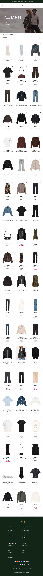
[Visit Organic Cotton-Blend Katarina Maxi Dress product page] (35, 297)
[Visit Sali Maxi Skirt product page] (35, 273)
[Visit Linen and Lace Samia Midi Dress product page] (7, 42)
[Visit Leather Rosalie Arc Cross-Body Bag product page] (21, 64)
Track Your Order (25, 532)
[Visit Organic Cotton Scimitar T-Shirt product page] (7, 64)
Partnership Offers (11, 547)
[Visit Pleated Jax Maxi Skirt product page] (21, 465)
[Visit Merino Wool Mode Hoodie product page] (35, 134)
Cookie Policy (10, 557)
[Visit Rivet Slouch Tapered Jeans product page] (21, 157)
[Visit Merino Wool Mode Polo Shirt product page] (21, 134)
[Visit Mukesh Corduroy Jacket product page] (7, 111)
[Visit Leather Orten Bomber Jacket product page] (21, 273)
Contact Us (10, 552)
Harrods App (24, 539)
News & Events (10, 535)
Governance (24, 554)
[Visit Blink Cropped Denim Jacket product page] (7, 203)
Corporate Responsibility (26, 547)
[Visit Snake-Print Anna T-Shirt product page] (21, 418)
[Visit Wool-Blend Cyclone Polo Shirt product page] (21, 203)
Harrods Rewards (11, 545)
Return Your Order (25, 535)
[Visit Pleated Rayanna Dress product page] (7, 441)
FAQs (9, 550)
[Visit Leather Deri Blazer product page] (21, 345)
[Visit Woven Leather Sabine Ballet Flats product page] (7, 465)
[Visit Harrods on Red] (26, 564)
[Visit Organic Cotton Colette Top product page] (35, 393)
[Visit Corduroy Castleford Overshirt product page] (21, 321)
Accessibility (13, 568)
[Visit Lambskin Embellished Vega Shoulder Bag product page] (7, 226)
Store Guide (10, 530)
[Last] (32, 514)
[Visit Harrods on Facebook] (20, 564)
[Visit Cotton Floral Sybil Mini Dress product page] (7, 180)
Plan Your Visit (10, 528)
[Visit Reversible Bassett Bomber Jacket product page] (7, 345)
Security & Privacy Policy (28, 568)
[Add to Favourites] (13, 42)
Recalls (9, 554)
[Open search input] (4, 5)
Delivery (23, 528)
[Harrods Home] (21, 5)
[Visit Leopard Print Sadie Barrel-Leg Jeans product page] (35, 64)
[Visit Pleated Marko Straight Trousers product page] (35, 321)
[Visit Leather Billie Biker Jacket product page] (21, 226)
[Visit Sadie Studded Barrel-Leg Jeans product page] (35, 88)
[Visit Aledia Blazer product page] (35, 345)
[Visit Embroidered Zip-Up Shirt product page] (7, 489)
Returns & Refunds (25, 530)
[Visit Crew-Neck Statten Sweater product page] (21, 180)
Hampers (23, 537)
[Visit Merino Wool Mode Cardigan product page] (21, 489)
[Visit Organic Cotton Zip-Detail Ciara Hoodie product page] (7, 157)
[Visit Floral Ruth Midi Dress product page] (21, 249)
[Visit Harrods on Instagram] (22, 564)
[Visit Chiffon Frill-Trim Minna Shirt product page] (35, 111)
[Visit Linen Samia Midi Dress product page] (21, 42)
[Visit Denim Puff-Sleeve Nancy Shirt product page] (21, 88)
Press (23, 552)
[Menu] (2, 5)
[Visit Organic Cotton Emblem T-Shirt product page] (35, 489)
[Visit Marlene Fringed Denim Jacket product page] (21, 393)
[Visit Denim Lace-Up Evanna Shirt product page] (35, 42)
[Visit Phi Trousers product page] (35, 203)
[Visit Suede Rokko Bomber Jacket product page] (35, 157)
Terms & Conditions (19, 568)
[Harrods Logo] (21, 521)
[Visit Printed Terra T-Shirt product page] (35, 418)
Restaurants (10, 532)
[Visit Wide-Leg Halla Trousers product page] (7, 369)
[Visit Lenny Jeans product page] (21, 369)
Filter (39, 37)
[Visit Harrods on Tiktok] (24, 564)
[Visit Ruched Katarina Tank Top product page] (35, 441)
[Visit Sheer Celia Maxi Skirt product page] (35, 369)
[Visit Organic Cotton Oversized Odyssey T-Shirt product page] (7, 393)
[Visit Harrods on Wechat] (28, 564)
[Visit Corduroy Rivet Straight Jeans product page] (7, 88)
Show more (7, 24)
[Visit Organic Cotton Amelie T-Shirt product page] (7, 134)
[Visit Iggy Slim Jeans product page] (35, 249)
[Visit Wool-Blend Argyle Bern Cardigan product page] (21, 111)
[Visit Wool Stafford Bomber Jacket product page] (7, 249)
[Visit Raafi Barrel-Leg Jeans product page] (35, 180)
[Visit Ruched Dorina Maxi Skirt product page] (21, 297)
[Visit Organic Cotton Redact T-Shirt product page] (7, 418)
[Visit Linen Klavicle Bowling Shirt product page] (35, 465)
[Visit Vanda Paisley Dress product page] (35, 226)
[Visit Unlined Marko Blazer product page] (7, 273)
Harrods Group (24, 545)
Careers (23, 550)
